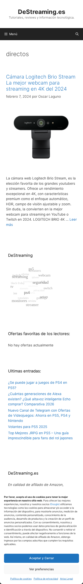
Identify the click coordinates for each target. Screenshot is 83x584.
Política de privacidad (46, 578)
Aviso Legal (66, 578)
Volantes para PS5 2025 (27, 427)
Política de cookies (21, 578)
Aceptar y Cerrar (41, 558)
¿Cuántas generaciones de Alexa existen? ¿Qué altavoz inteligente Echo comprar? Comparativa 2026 (39, 399)
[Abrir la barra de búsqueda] (77, 34)
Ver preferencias (41, 569)
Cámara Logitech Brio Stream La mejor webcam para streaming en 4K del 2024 (40, 83)
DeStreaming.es (41, 11)
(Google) (54, 504)
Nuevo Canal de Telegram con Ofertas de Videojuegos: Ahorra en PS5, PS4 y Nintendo (39, 415)
